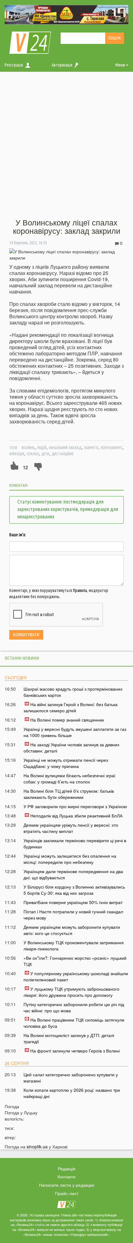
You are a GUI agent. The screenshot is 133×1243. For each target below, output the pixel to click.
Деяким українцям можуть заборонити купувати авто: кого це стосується (72, 930)
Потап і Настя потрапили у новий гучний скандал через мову (73, 914)
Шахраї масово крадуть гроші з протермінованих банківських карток (73, 692)
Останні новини (22, 658)
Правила (80, 590)
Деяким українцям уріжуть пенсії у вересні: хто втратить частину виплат (71, 828)
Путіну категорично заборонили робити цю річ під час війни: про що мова (74, 1007)
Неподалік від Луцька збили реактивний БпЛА (76, 815)
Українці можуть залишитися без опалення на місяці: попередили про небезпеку (70, 859)
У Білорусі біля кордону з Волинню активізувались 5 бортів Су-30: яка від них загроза (74, 890)
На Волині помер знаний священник (67, 720)
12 (25, 467)
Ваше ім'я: (17, 534)
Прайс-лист (66, 1193)
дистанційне (63, 454)
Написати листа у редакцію (66, 1185)
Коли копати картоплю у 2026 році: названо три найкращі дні (72, 1093)
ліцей (41, 447)
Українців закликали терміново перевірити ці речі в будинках (75, 843)
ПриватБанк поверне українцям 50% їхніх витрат (73, 902)
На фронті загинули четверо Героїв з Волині (75, 1051)
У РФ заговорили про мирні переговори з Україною (75, 806)
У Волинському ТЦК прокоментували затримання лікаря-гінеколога (74, 945)
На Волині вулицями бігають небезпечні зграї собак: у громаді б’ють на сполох (69, 778)
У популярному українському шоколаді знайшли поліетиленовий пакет (76, 976)
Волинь (28, 447)
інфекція (16, 454)
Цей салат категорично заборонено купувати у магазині (71, 1077)
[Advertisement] (66, 145)
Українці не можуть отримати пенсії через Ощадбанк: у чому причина (66, 763)
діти (45, 454)
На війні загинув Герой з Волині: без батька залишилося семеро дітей (71, 707)
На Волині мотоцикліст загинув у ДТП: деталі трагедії (69, 1038)
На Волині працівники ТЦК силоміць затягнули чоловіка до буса (74, 1023)
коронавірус (111, 447)
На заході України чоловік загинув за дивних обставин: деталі (71, 747)
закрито (91, 447)
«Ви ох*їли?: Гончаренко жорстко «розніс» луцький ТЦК (75, 961)
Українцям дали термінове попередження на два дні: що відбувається (73, 874)
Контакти (66, 1176)
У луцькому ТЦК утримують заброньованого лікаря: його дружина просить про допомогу (71, 992)
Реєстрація (14, 64)
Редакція (66, 1168)
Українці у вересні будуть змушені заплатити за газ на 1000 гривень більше (75, 732)
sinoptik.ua (37, 1146)
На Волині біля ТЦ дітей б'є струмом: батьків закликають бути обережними (69, 794)
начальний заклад (65, 447)
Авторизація (62, 64)
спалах (33, 454)
